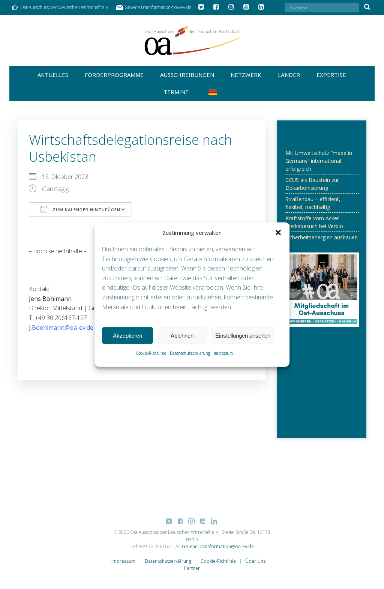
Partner (192, 568)
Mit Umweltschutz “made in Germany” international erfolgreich (318, 160)
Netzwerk (246, 74)
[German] (214, 92)
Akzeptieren (127, 335)
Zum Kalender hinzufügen (85, 209)
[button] (278, 232)
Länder (289, 74)
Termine (176, 92)
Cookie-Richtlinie (151, 353)
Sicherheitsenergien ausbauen (321, 237)
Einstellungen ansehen (242, 335)
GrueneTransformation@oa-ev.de (218, 546)
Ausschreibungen (187, 74)
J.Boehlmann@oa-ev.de (61, 327)
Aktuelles (53, 74)
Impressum (223, 353)
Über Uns (255, 561)
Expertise (331, 74)
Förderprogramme (114, 74)
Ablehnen (182, 335)
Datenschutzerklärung (190, 353)
